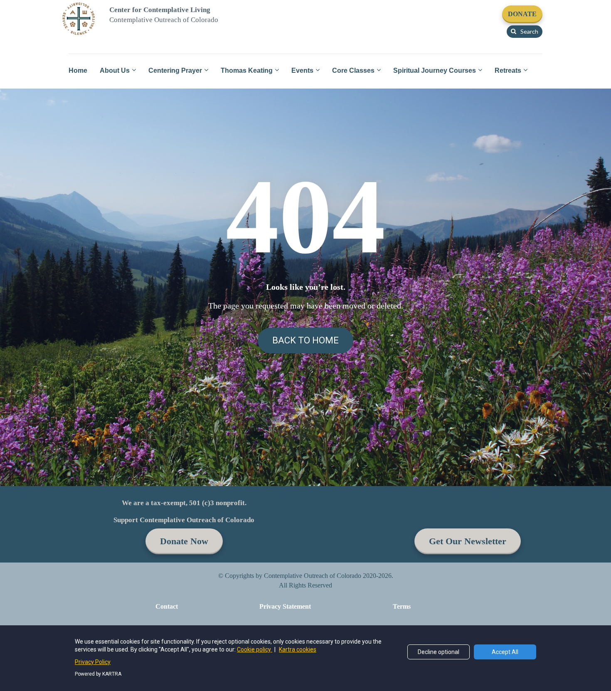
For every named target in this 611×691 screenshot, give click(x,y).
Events (302, 70)
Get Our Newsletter (467, 541)
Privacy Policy (93, 662)
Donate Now (184, 541)
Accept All (505, 652)
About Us (115, 70)
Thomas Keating (247, 70)
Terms (402, 606)
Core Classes (353, 70)
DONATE (522, 13)
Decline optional (438, 652)
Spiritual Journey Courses (434, 70)
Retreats (508, 70)
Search (529, 31)
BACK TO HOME (305, 340)
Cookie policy (254, 649)
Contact (166, 606)
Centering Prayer (175, 70)
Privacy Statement (285, 606)
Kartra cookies (297, 649)
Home (78, 70)
